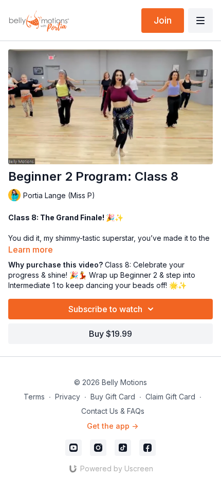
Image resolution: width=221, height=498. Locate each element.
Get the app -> (112, 426)
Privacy (67, 396)
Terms (34, 396)
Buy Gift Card (112, 396)
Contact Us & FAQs (112, 411)
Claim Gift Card (170, 396)
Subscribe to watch (105, 309)
